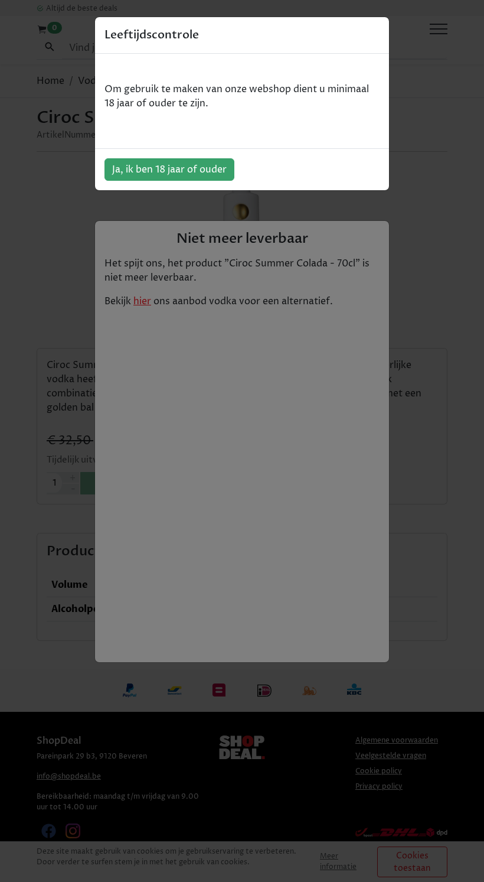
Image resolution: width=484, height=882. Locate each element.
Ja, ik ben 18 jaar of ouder (169, 169)
